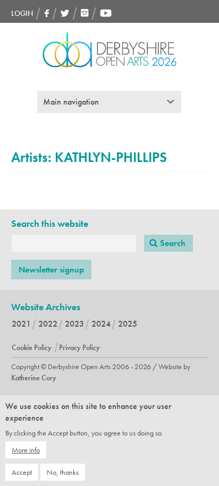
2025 (127, 323)
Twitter (65, 13)
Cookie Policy (32, 347)
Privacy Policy (79, 347)
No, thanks (63, 472)
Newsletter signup (51, 269)
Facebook (46, 13)
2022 (47, 323)
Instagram (85, 13)
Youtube (106, 13)
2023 (74, 323)
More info (26, 450)
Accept (22, 472)
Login (22, 13)
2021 (21, 323)
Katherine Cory (33, 377)
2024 (101, 323)
